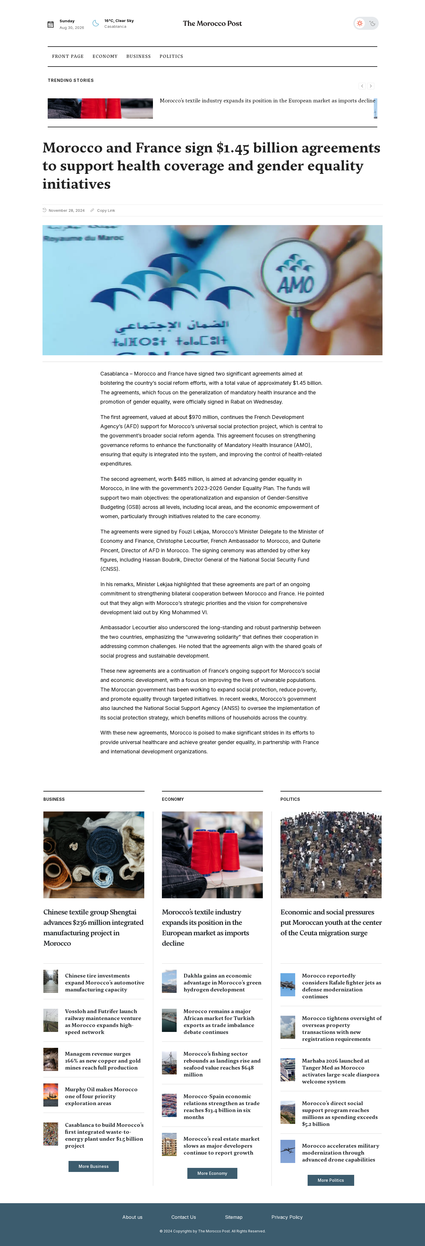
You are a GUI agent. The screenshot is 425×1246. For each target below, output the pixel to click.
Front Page (68, 56)
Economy (105, 56)
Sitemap (234, 1217)
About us (132, 1217)
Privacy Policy (287, 1217)
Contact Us (183, 1217)
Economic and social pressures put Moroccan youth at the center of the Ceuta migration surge (331, 922)
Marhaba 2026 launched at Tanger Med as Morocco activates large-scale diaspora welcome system (340, 1071)
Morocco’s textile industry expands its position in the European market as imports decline (267, 100)
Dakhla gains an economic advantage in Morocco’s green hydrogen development (222, 982)
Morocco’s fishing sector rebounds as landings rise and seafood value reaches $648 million (222, 1064)
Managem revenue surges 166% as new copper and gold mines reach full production (103, 1060)
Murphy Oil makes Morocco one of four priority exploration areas (101, 1096)
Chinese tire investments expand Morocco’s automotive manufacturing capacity (104, 982)
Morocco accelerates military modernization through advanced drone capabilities (340, 1152)
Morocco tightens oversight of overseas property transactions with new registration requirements (342, 1029)
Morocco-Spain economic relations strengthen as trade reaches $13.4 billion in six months (222, 1107)
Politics (171, 56)
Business (138, 56)
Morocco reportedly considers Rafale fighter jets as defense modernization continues (341, 986)
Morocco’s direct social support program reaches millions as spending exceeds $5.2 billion (340, 1114)
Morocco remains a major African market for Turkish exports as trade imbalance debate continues (219, 1022)
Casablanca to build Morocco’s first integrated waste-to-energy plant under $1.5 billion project (104, 1135)
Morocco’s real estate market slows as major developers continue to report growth (222, 1145)
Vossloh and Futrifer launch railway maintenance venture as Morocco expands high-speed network (103, 1022)
